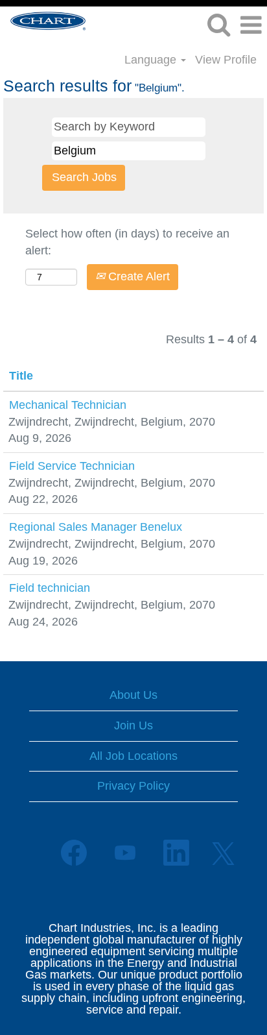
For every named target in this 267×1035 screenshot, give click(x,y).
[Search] (218, 25)
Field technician (49, 587)
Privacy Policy (133, 785)
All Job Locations (133, 755)
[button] (251, 25)
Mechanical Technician (67, 404)
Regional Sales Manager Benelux (95, 526)
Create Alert (137, 276)
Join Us (133, 725)
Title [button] (21, 375)
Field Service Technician (72, 465)
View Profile (226, 59)
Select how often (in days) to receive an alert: (127, 242)
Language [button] (152, 59)
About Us (133, 694)
